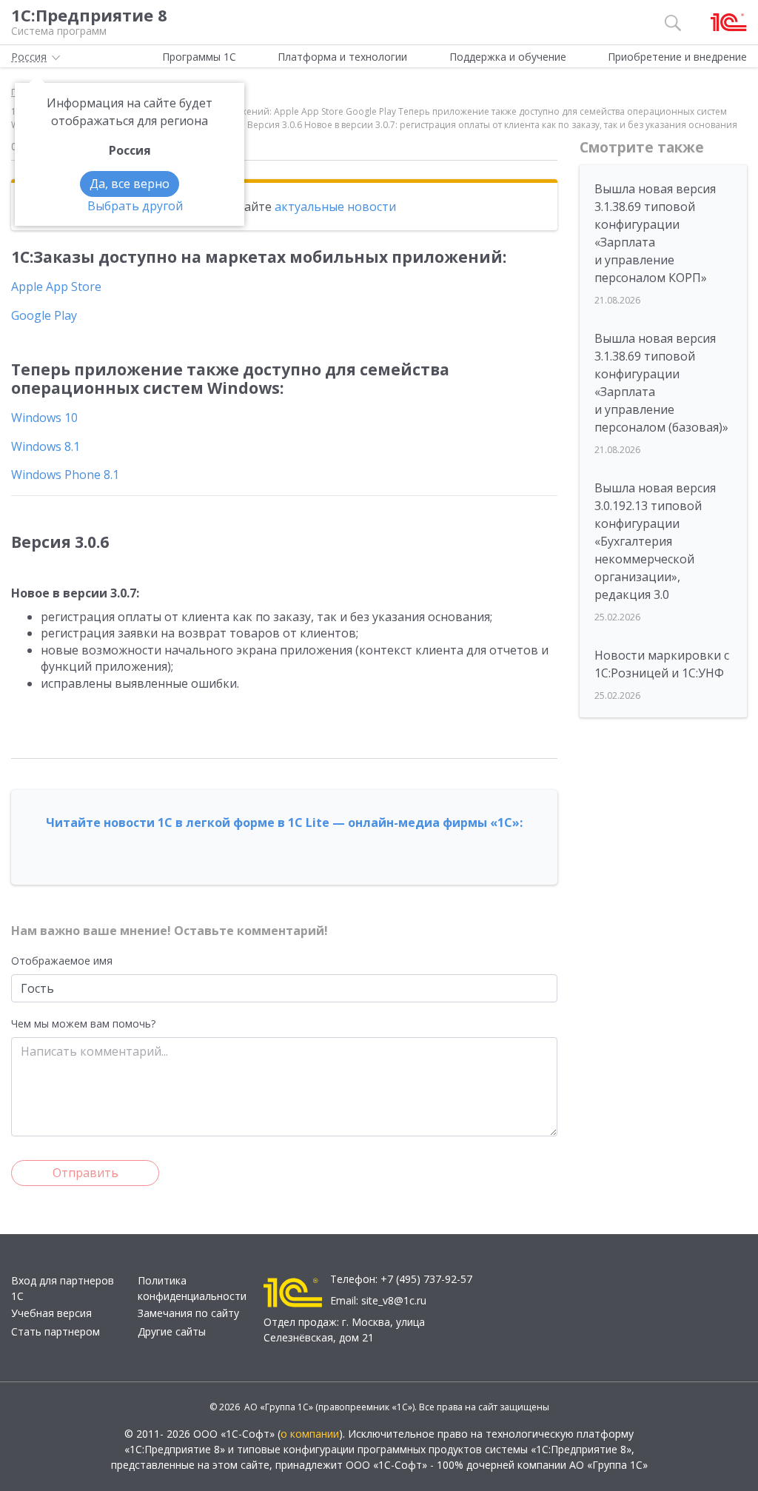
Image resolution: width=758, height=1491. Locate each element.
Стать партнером (55, 1331)
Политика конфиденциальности (192, 1288)
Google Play (44, 315)
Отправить (85, 1173)
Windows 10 (44, 417)
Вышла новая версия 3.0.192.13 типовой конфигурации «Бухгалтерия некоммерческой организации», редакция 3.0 (655, 541)
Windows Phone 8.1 (65, 474)
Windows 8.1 (45, 446)
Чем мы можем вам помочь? (83, 1023)
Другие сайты (172, 1331)
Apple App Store (56, 286)
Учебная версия (51, 1313)
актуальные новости (335, 206)
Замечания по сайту (188, 1313)
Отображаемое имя (62, 961)
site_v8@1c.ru (393, 1300)
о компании (310, 1434)
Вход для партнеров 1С (62, 1288)
